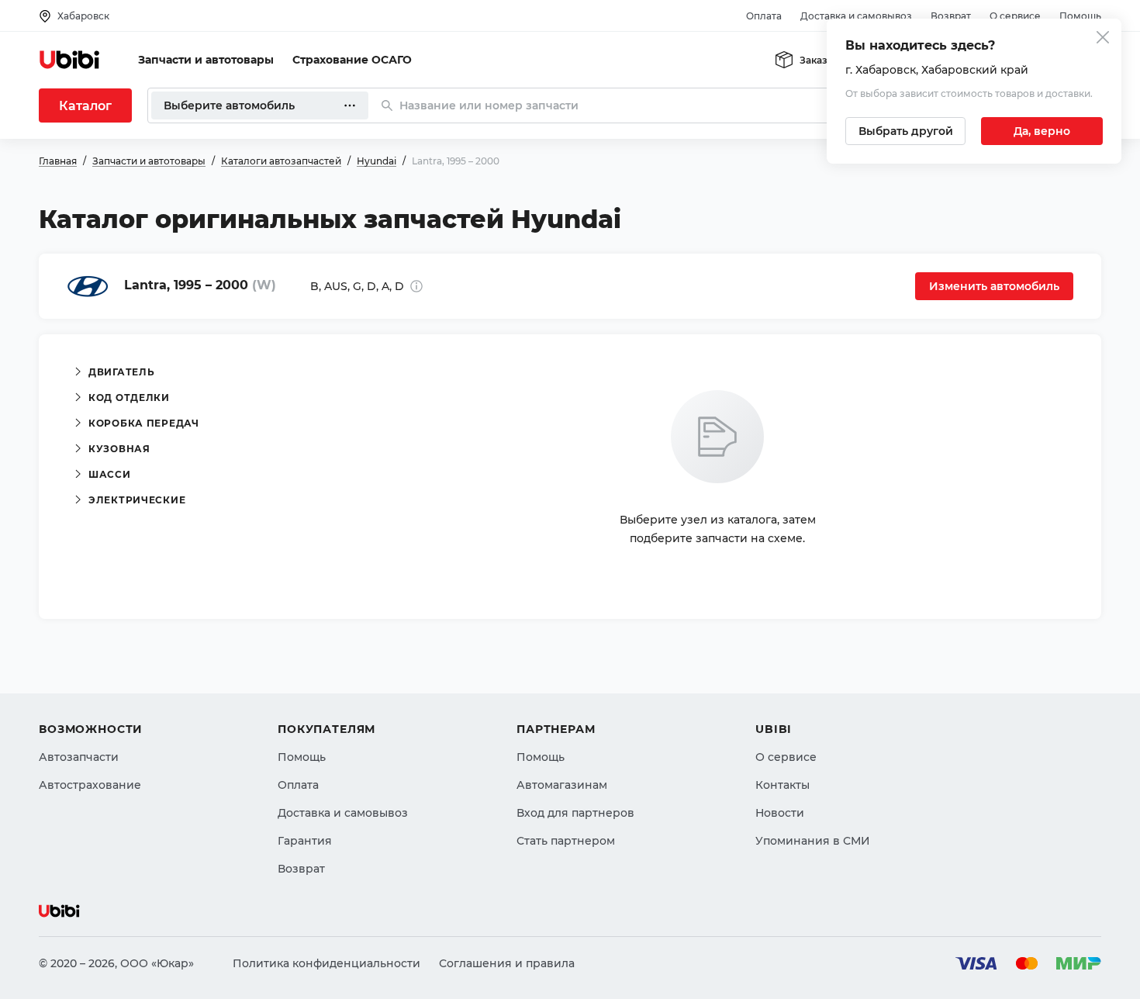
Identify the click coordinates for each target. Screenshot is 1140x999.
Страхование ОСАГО (352, 60)
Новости (779, 813)
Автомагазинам (561, 785)
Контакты (782, 785)
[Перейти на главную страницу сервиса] (70, 59)
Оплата (764, 16)
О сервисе (1015, 16)
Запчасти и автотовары (206, 60)
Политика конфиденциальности (326, 963)
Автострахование (90, 785)
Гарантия (305, 841)
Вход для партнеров (575, 813)
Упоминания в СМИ (812, 841)
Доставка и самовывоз (856, 16)
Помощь (1080, 16)
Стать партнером (565, 841)
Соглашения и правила (507, 963)
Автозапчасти (79, 757)
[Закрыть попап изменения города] (1102, 39)
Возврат (951, 16)
